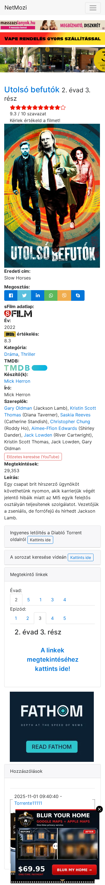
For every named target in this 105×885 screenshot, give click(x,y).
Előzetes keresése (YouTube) (33, 456)
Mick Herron (17, 381)
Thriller (28, 354)
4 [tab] (64, 599)
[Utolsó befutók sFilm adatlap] (18, 313)
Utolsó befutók (33, 89)
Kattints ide (80, 557)
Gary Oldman (18, 408)
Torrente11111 (28, 803)
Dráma (11, 354)
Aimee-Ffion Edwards (54, 428)
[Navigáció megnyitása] (93, 7)
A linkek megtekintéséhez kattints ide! (52, 659)
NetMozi (15, 7)
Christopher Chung (70, 421)
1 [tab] (40, 599)
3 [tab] (52, 599)
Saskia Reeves (75, 415)
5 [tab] (28, 599)
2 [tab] (16, 599)
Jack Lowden (38, 435)
